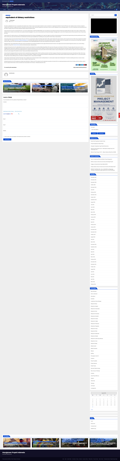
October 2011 (93, 266)
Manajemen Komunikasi (95, 313)
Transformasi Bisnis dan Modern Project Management (103, 159)
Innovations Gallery (45, 9)
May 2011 (92, 276)
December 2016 (93, 187)
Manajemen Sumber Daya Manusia (97, 338)
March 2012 (93, 256)
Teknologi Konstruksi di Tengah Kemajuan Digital (90, 9)
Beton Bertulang (93, 291)
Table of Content (74, 9)
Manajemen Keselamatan (95, 308)
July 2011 (92, 271)
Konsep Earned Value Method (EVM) (101, 164)
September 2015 (94, 199)
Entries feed (93, 423)
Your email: (93, 127)
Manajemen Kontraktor (13, 85)
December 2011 (93, 261)
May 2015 (92, 209)
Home (4, 9)
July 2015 (92, 204)
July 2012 (92, 249)
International (93, 296)
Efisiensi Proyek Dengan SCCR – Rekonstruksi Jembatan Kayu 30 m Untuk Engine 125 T (102, 443)
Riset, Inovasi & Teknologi (95, 370)
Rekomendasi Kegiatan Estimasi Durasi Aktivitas (43, 88)
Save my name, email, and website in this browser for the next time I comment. (17, 136)
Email (4, 124)
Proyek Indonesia (94, 363)
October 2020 (93, 184)
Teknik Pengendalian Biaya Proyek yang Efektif (15, 88)
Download (36, 9)
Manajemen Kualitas (94, 318)
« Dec (92, 409)
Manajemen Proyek (49, 85)
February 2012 (93, 259)
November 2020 (93, 182)
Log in (92, 421)
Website (4, 130)
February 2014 (93, 224)
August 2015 (93, 202)
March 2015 (93, 212)
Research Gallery (64, 9)
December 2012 (93, 244)
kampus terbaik (93, 166)
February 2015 (93, 214)
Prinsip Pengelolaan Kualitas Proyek (97, 143)
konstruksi (92, 298)
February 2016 (93, 192)
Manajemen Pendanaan (20, 85)
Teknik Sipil (93, 380)
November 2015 (93, 194)
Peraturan (92, 358)
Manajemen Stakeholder (95, 333)
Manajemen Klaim (94, 311)
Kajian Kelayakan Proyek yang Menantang (73, 89)
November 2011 (93, 264)
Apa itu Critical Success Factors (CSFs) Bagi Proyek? (104, 161)
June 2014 (92, 219)
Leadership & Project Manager (96, 301)
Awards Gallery (16, 9)
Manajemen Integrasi (94, 306)
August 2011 (93, 269)
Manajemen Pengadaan (43, 85)
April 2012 (92, 254)
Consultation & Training (27, 9)
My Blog (92, 353)
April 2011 (92, 279)
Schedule (92, 373)
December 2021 (93, 177)
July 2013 (92, 239)
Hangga (92, 164)
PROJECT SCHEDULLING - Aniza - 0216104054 (99, 169)
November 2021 (93, 179)
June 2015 (92, 207)
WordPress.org (93, 428)
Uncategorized (8, 15)
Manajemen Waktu (94, 343)
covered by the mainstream (10, 67)
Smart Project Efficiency (95, 375)
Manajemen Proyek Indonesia (13, 5)
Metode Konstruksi (94, 348)
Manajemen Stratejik (81, 86)
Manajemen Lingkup (94, 321)
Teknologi (92, 383)
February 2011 (93, 284)
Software (92, 378)
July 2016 (92, 189)
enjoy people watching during (79, 67)
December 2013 (93, 229)
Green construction (94, 293)
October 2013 (93, 234)
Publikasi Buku (55, 9)
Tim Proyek (93, 385)
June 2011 (92, 274)
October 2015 (93, 197)
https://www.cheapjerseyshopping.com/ (21, 40)
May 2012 (92, 251)
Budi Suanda (12, 20)
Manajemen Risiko (75, 86)
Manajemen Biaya (6, 85)
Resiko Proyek (93, 365)
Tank (92, 159)
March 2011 (93, 281)
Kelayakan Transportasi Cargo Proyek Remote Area (74, 443)
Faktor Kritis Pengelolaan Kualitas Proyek (98, 141)
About (9, 9)
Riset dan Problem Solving (95, 368)
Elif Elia (92, 161)
